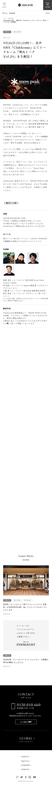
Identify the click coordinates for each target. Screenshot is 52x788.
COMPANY (25, 765)
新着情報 (11, 18)
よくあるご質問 (26, 722)
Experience (25, 761)
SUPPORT (25, 769)
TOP (4, 18)
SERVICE (25, 756)
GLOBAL (26, 739)
